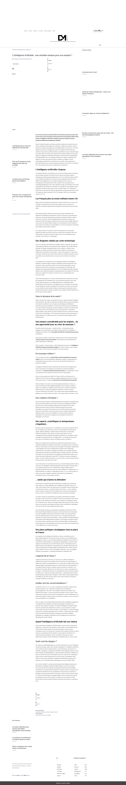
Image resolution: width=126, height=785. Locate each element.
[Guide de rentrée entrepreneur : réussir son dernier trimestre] (98, 82)
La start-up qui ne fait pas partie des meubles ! (21, 180)
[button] (100, 45)
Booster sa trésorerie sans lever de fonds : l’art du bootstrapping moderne (98, 134)
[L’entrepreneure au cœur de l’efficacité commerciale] (22, 139)
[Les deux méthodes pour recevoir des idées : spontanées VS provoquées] (98, 145)
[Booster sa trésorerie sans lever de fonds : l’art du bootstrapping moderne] (98, 123)
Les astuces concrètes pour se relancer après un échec (21, 738)
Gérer (13, 49)
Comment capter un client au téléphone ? (96, 113)
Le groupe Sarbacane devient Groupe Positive (47, 712)
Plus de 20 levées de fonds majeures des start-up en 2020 (21, 163)
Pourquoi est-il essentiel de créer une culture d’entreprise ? (22, 196)
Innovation (17, 49)
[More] (63, 71)
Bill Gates (50, 467)
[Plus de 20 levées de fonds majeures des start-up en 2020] (22, 155)
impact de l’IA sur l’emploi (48, 587)
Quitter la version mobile (63, 783)
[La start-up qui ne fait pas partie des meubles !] (22, 172)
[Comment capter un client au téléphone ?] (98, 104)
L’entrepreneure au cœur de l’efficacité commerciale (21, 147)
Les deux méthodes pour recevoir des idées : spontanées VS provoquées (21, 728)
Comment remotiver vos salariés (43, 715)
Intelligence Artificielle (72, 148)
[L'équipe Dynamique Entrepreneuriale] (16, 212)
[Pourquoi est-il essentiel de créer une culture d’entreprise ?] (22, 188)
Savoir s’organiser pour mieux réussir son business (22, 747)
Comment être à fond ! (89, 72)
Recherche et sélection (25, 49)
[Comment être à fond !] (98, 62)
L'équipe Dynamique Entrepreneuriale (23, 59)
